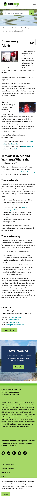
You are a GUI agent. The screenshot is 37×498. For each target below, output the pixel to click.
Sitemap (22, 443)
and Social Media (27, 146)
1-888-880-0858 (13, 320)
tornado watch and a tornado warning (22, 172)
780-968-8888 (16, 317)
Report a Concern (9, 330)
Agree (6, 494)
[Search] (31, 12)
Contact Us (12, 446)
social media (13, 144)
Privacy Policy (22, 441)
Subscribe (18, 367)
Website (15, 149)
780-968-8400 (14, 322)
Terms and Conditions (9, 441)
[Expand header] (34, 4)
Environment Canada (10, 205)
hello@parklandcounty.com (15, 325)
